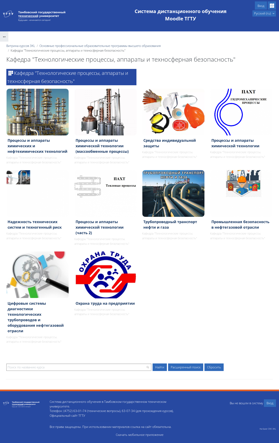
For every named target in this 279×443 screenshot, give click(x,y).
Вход (261, 6)
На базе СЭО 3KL (268, 428)
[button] (264, 13)
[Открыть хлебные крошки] (4, 36)
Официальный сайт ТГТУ (67, 415)
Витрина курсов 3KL (20, 46)
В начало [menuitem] (243, 13)
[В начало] (23, 404)
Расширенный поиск (186, 367)
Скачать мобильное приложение (139, 435)
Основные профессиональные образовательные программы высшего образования (100, 46)
